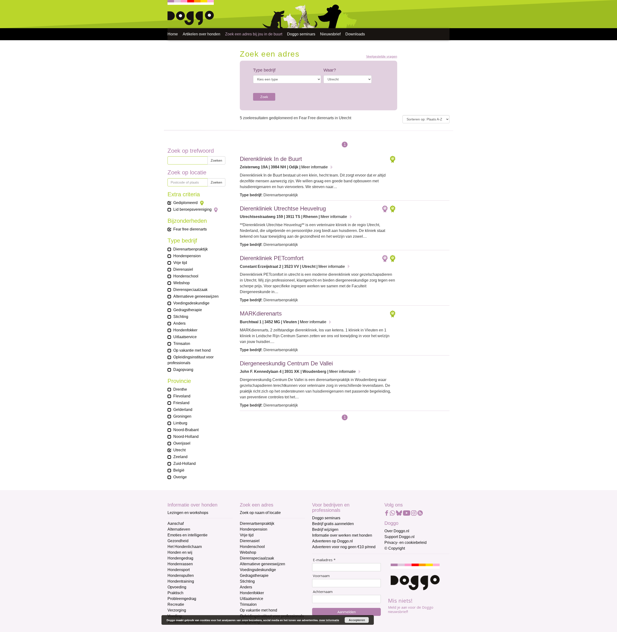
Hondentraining (181, 581)
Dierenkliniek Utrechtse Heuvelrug (283, 208)
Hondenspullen (181, 575)
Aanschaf (176, 523)
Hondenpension (253, 529)
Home (173, 34)
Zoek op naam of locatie (260, 513)
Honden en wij (180, 552)
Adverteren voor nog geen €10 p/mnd (344, 547)
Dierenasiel (250, 541)
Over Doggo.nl (396, 531)
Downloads (355, 34)
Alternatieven (179, 529)
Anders (246, 587)
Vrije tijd (247, 535)
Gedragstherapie (254, 575)
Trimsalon (248, 604)
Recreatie (176, 604)
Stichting (247, 581)
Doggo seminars (301, 34)
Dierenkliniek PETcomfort (272, 258)
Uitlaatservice (251, 599)
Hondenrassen (180, 564)
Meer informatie (314, 167)
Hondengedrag (180, 558)
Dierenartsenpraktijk (257, 523)
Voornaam (321, 575)
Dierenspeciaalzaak (257, 558)
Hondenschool (252, 547)
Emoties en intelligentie (188, 535)
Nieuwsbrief (330, 34)
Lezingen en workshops (188, 513)
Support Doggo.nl (399, 537)
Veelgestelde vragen (381, 56)
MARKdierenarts (261, 313)
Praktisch (175, 593)
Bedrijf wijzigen (325, 529)
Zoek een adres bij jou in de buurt (253, 34)
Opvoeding (177, 587)
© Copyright (394, 548)
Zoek (264, 97)
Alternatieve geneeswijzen (262, 564)
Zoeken (216, 160)
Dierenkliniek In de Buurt (271, 159)
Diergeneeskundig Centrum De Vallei (286, 363)
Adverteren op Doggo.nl (332, 541)
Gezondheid (178, 541)
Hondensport (179, 570)
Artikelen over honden (201, 34)
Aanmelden (346, 611)
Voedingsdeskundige (258, 570)
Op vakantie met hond (258, 610)
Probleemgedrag (182, 599)
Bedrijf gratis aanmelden (333, 524)
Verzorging (177, 610)
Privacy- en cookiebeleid (405, 542)
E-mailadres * (324, 560)
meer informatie (329, 620)
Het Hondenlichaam (185, 547)
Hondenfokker (252, 593)
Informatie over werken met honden (342, 535)
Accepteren (357, 620)
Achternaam (323, 591)
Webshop (248, 552)
